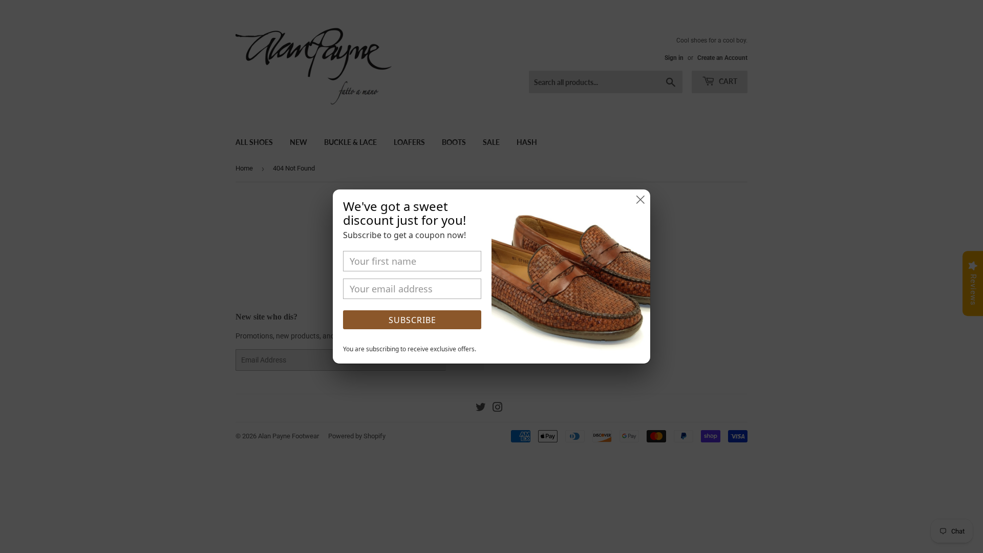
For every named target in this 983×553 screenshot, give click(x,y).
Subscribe (412, 320)
